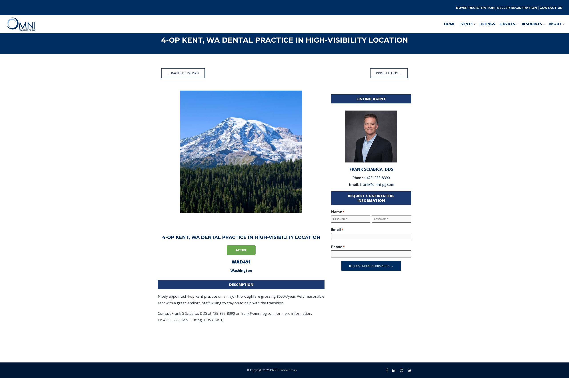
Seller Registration (517, 8)
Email (337, 229)
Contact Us (550, 8)
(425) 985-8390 (377, 177)
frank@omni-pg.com (377, 184)
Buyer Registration (475, 8)
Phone (338, 246)
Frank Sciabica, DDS (371, 169)
